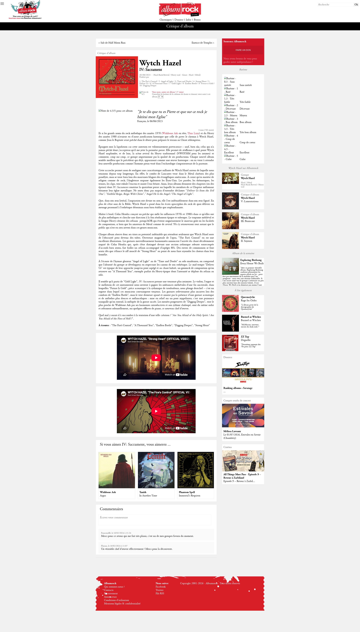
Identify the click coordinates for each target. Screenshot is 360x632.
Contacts (108, 590)
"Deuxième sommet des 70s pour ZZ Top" (251, 345)
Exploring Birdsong (251, 260)
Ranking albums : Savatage (237, 388)
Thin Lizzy (193, 133)
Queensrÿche (248, 297)
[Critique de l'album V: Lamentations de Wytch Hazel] (230, 208)
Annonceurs (110, 597)
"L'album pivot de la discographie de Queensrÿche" (249, 307)
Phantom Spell (187, 492)
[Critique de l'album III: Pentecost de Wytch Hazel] (230, 228)
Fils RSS (160, 593)
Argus (103, 495)
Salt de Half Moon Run (113, 43)
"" (243, 279)
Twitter (159, 590)
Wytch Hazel (160, 63)
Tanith (142, 492)
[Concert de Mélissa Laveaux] (243, 426)
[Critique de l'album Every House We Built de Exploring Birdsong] (230, 274)
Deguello (245, 340)
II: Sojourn (246, 241)
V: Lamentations (249, 201)
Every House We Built (252, 263)
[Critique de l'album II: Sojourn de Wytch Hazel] (230, 248)
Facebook (161, 586)
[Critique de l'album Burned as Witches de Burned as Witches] (230, 331)
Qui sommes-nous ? (114, 586)
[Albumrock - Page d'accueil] (180, 15)
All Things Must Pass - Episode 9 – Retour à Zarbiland (242, 476)
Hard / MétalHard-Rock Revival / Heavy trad (252, 184)
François (141, 121)
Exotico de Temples (202, 43)
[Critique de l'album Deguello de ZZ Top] (230, 350)
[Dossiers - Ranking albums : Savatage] (243, 383)
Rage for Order (249, 300)
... (224, 391)
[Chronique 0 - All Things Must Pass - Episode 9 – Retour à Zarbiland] (243, 463)
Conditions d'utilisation (116, 600)
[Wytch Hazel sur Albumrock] (230, 183)
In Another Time (148, 495)
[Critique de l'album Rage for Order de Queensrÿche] (230, 311)
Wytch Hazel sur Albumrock (243, 168)
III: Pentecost (248, 221)
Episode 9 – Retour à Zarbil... (239, 481)
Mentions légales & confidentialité (122, 603)
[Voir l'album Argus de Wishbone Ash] (117, 487)
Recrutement (111, 593)
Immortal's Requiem (189, 495)
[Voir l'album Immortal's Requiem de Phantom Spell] (195, 487)
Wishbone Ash (170, 133)
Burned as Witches (251, 317)
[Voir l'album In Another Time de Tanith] (156, 487)
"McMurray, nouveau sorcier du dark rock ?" (250, 325)
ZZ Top (245, 336)
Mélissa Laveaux (232, 431)
